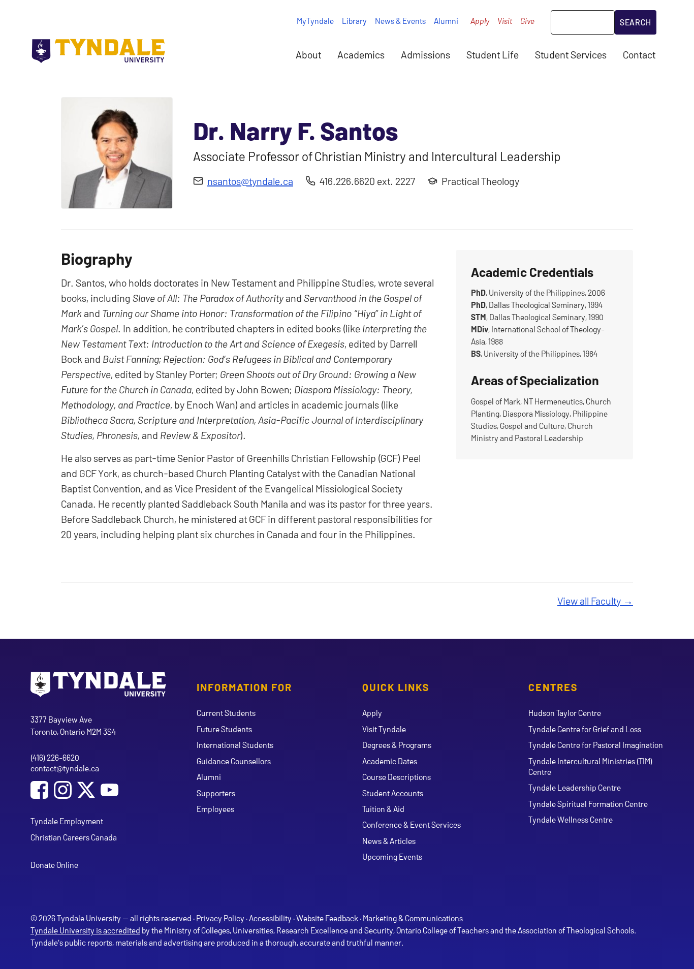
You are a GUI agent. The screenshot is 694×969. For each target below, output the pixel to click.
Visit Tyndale (384, 729)
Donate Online (54, 864)
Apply (479, 20)
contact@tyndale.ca (64, 768)
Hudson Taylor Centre (564, 712)
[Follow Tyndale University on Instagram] (63, 791)
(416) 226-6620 (54, 757)
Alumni (446, 20)
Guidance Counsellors (234, 761)
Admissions (425, 54)
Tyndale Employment (66, 821)
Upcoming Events (392, 856)
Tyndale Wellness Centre (570, 819)
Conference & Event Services (411, 824)
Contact (639, 54)
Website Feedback (327, 918)
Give (527, 20)
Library (354, 20)
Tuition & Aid (383, 809)
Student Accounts (392, 793)
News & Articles (389, 841)
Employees (215, 809)
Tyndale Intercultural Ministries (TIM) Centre (590, 766)
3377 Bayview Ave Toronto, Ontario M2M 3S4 (73, 725)
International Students (235, 744)
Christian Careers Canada (73, 837)
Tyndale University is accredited (85, 930)
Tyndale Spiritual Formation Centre (588, 803)
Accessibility (270, 918)
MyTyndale (315, 20)
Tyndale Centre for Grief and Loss (584, 729)
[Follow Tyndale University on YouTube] (109, 791)
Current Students (226, 712)
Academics (361, 54)
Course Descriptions (396, 777)
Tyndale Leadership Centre (574, 787)
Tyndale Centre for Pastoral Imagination (595, 744)
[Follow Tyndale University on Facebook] (39, 791)
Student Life (492, 54)
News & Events (400, 20)
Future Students (224, 729)
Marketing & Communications (413, 918)
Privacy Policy (220, 918)
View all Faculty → (595, 601)
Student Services (571, 54)
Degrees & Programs (396, 744)
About (308, 54)
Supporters (216, 793)
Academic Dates (389, 761)
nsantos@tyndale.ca (250, 181)
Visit (504, 20)
